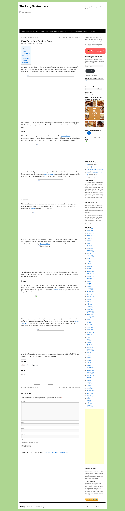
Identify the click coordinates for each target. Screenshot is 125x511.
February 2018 (90, 347)
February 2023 (90, 248)
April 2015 (89, 403)
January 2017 (90, 369)
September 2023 (90, 237)
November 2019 (90, 312)
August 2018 (90, 337)
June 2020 (89, 301)
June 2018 (89, 341)
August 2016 (90, 377)
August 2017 (90, 357)
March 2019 (89, 326)
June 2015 (89, 400)
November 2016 (90, 372)
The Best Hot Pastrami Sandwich (94, 176)
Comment (24, 401)
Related (25, 62)
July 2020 (89, 299)
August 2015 (90, 397)
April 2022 (89, 265)
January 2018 (90, 349)
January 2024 (90, 230)
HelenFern (39, 43)
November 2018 (90, 332)
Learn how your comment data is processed (56, 452)
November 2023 (90, 233)
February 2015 (90, 406)
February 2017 (90, 367)
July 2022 (89, 260)
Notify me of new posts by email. (31, 442)
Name (23, 422)
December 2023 (90, 232)
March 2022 (89, 266)
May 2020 (89, 303)
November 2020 (90, 293)
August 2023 (90, 238)
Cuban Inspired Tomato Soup (93, 166)
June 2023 (89, 242)
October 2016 (90, 374)
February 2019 (90, 327)
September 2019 (90, 316)
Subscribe (90, 71)
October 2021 (90, 275)
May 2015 (89, 402)
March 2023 (89, 247)
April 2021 (89, 284)
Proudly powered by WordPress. (94, 506)
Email (23, 428)
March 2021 (89, 286)
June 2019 (89, 321)
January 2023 (90, 250)
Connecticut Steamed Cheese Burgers (69, 37)
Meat (24, 51)
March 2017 (89, 365)
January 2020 (90, 309)
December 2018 (90, 331)
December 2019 (90, 311)
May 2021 (89, 283)
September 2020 (90, 296)
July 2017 (89, 359)
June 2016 (89, 380)
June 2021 (89, 281)
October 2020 (90, 294)
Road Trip (92, 31)
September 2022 (90, 256)
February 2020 (90, 308)
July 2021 (89, 280)
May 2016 (89, 382)
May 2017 (89, 362)
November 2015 (90, 392)
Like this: (25, 60)
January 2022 (90, 270)
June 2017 (89, 360)
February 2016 (90, 387)
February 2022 (90, 268)
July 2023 (89, 240)
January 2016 (90, 388)
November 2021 (90, 273)
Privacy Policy (69, 31)
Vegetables (26, 54)
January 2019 (90, 329)
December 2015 (90, 390)
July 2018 (89, 339)
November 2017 (90, 352)
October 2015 (90, 393)
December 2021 (90, 271)
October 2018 (90, 334)
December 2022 (90, 251)
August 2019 (90, 317)
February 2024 (90, 228)
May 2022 (89, 263)
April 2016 (89, 383)
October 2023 (90, 235)
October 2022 (90, 255)
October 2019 (90, 314)
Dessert (25, 56)
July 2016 (89, 378)
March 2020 (89, 306)
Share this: (25, 58)
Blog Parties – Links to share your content (52, 31)
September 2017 (90, 355)
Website (23, 434)
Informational (37, 384)
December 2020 (90, 291)
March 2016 (89, 385)
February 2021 (90, 288)
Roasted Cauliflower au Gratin (29, 37)
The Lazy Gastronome (33, 6)
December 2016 (90, 370)
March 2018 (89, 345)
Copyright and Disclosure (81, 31)
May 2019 (89, 322)
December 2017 (90, 350)
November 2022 (90, 253)
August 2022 (90, 258)
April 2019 (89, 324)
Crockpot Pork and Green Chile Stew (95, 169)
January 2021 (90, 289)
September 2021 (90, 276)
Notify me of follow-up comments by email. (33, 440)
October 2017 (90, 354)
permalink (50, 384)
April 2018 (89, 344)
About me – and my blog (32, 31)
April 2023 (89, 245)
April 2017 (89, 364)
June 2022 (89, 261)
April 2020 (89, 304)
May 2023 (89, 243)
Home (23, 31)
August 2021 (90, 278)
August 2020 (90, 298)
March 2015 (89, 405)
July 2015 (89, 398)
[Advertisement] (94, 436)
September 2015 (90, 395)
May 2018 (89, 342)
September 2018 (90, 336)
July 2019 (89, 319)
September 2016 (90, 375)
